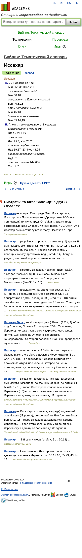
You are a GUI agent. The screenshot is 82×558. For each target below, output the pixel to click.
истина (70, 188)
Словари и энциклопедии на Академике (34, 15)
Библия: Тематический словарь (41, 32)
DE (61, 3)
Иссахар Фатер (14, 322)
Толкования (22, 39)
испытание (17, 188)
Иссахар (10, 213)
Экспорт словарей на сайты (15, 495)
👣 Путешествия (9, 489)
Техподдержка (26, 483)
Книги (22, 46)
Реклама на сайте (43, 483)
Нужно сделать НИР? (35, 183)
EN (54, 3)
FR (76, 3)
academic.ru (15, 6)
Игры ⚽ (60, 46)
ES (69, 3)
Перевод (28, 72)
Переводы (60, 39)
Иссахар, (10, 439)
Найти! (73, 22)
